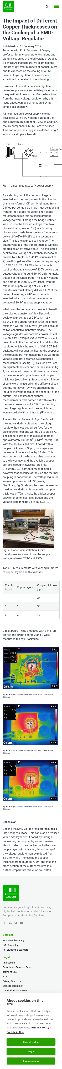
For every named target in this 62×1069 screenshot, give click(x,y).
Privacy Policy (40, 1027)
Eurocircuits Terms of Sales (17, 967)
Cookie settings (31, 1061)
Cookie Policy (15, 1032)
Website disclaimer (13, 985)
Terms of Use (10, 972)
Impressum (9, 962)
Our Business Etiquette (15, 990)
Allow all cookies (31, 1042)
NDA (5, 976)
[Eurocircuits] (8, 6)
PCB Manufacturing (13, 940)
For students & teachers (15, 949)
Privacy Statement (12, 981)
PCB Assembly (10, 945)
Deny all (31, 1051)
